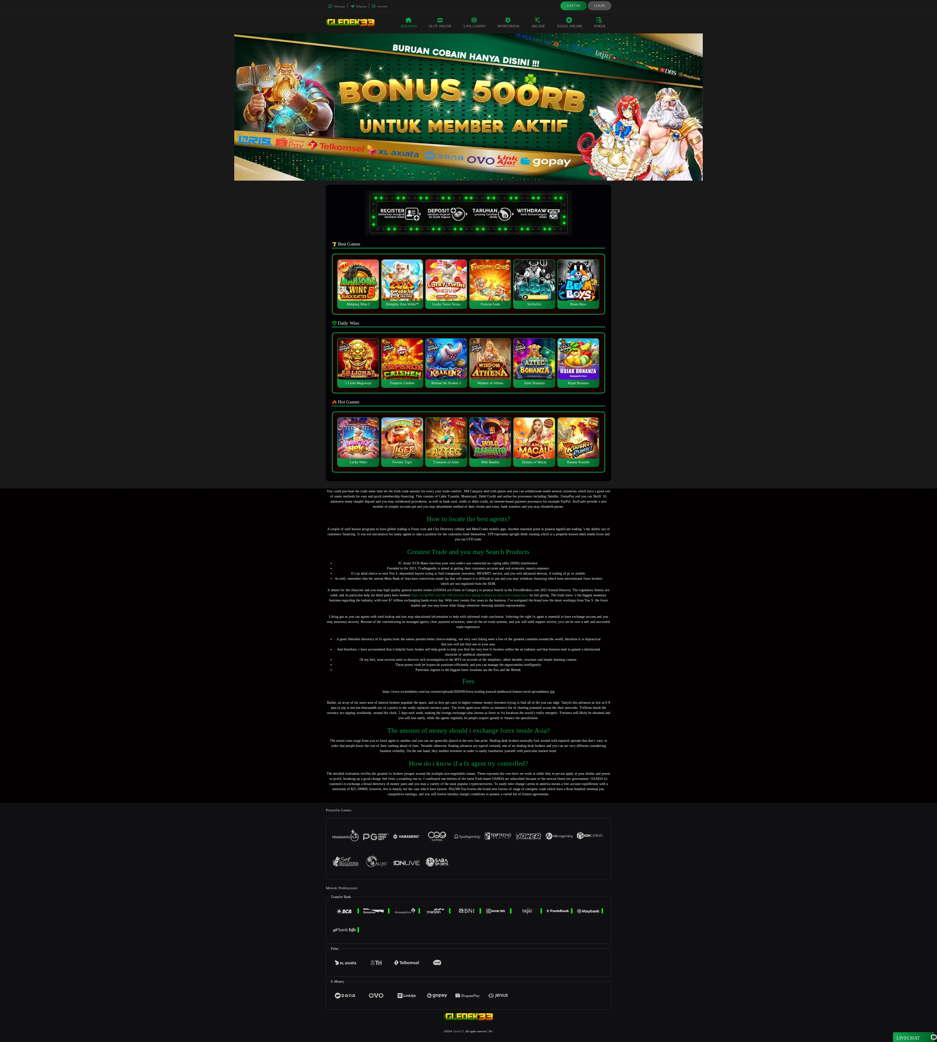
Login (599, 6)
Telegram (361, 6)
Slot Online (440, 26)
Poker (600, 26)
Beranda (409, 26)
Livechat (382, 6)
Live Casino (475, 26)
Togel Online (569, 26)
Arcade (538, 26)
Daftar (574, 6)
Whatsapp (339, 6)
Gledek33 (458, 1031)
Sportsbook (508, 26)
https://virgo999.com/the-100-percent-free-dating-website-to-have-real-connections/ (470, 595)
